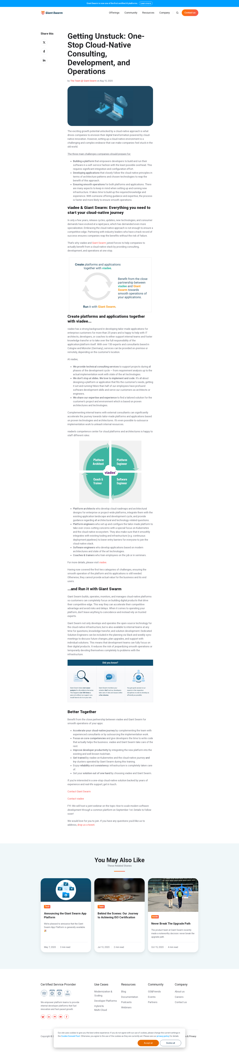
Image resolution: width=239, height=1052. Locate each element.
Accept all (148, 1043)
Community (130, 12)
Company (164, 12)
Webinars (126, 1007)
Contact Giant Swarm (79, 791)
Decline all (170, 1043)
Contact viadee (75, 798)
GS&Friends (154, 991)
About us (180, 991)
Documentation (129, 996)
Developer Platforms (105, 1000)
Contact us (190, 12)
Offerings (114, 12)
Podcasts (126, 1002)
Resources (148, 12)
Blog (123, 991)
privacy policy (163, 1036)
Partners (152, 1002)
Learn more (146, 3)
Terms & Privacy (188, 1036)
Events (152, 996)
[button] (177, 12)
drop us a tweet (85, 824)
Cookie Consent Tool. (70, 1036)
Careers (179, 996)
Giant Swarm (99, 242)
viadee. (103, 562)
